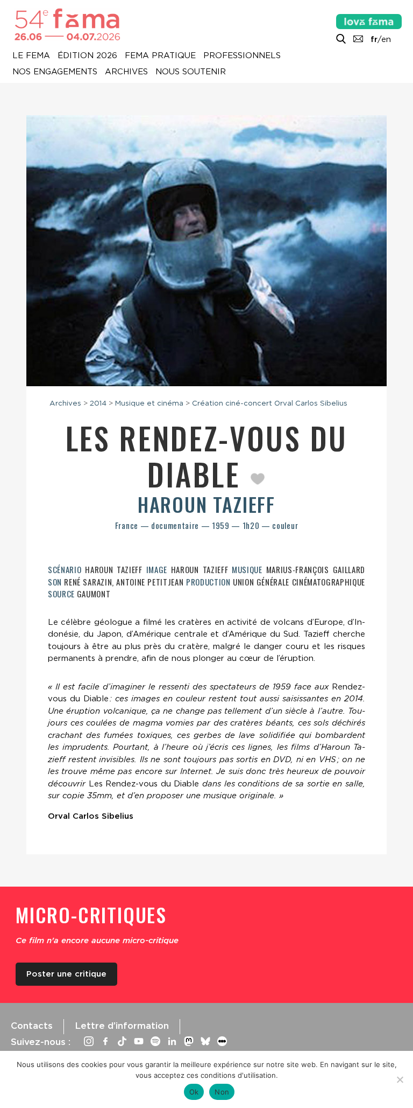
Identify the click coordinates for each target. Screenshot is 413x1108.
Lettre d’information (122, 1025)
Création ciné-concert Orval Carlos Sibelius (269, 403)
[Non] (399, 1079)
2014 (98, 403)
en (386, 39)
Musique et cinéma (149, 403)
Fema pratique (160, 56)
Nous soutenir (190, 72)
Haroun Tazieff (206, 504)
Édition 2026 (87, 56)
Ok (194, 1092)
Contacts (32, 1025)
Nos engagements (54, 72)
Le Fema (31, 56)
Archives (126, 72)
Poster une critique (66, 974)
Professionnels (242, 56)
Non (222, 1092)
